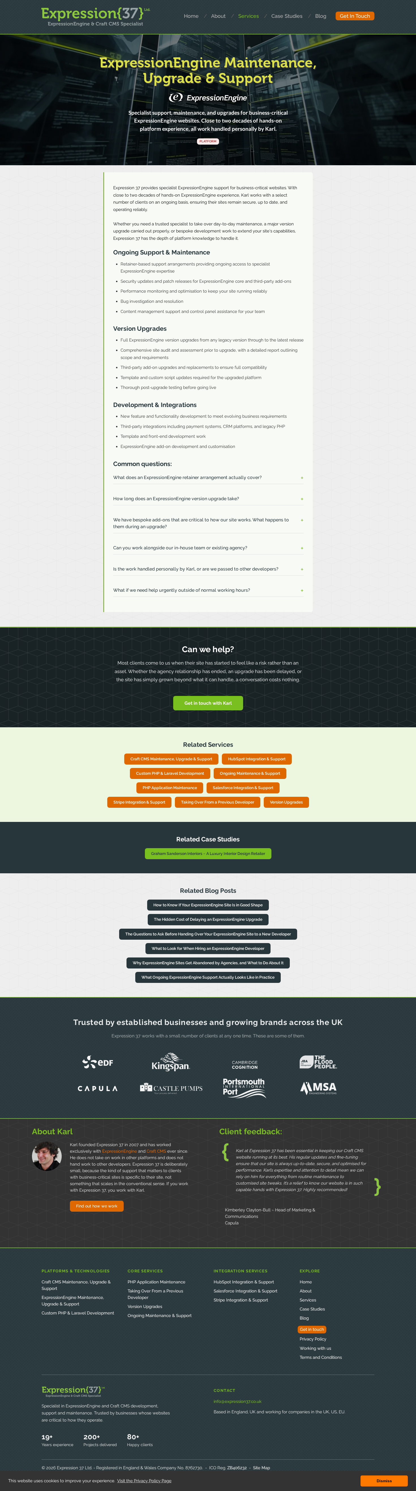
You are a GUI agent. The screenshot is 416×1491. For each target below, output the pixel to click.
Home (306, 1282)
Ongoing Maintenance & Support (250, 773)
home (191, 16)
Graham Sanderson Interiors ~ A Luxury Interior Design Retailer (208, 853)
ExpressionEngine (119, 1151)
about (218, 16)
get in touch (355, 16)
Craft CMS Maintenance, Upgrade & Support (171, 759)
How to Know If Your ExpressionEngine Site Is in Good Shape (208, 905)
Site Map (261, 1467)
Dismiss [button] (384, 1481)
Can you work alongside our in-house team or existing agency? (180, 547)
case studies (287, 16)
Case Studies (312, 1309)
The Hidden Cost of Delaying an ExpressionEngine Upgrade (208, 919)
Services (308, 1300)
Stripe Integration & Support (139, 802)
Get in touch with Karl (208, 703)
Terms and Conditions (321, 1357)
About (306, 1291)
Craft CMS (156, 1151)
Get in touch (312, 1329)
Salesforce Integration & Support (243, 787)
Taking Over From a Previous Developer (217, 802)
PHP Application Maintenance (170, 787)
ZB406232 (237, 1467)
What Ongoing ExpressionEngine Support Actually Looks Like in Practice (208, 977)
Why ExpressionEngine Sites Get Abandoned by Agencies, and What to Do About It (208, 963)
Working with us (315, 1348)
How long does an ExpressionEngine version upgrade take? (176, 498)
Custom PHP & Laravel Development (170, 773)
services (248, 16)
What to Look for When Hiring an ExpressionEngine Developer (208, 948)
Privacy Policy (313, 1339)
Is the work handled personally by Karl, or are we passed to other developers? (195, 569)
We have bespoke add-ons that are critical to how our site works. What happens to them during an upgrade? (201, 523)
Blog (320, 16)
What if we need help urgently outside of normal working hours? (181, 590)
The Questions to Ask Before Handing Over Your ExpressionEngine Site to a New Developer (208, 934)
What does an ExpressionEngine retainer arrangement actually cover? (187, 477)
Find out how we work (96, 1206)
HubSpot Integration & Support (257, 759)
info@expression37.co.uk (237, 1401)
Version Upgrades (286, 802)
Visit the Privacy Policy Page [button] (144, 1480)
